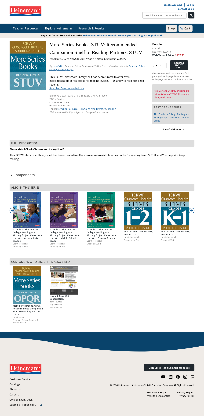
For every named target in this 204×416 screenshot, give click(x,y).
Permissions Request (158, 392)
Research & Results (91, 28)
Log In (190, 4)
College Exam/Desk (21, 399)
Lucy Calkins (58, 66)
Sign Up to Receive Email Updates (169, 367)
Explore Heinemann (58, 28)
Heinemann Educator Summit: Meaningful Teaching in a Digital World (123, 35)
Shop (171, 28)
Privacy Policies (186, 395)
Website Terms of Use (158, 395)
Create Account (173, 4)
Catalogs (15, 384)
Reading (111, 108)
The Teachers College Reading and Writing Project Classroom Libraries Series (171, 117)
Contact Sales (186, 8)
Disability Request (184, 392)
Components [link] (24, 174)
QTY (155, 65)
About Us (15, 389)
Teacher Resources (26, 28)
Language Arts (87, 108)
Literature (101, 108)
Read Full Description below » (66, 88)
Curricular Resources (68, 108)
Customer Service (20, 379)
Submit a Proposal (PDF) (25, 404)
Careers (14, 394)
